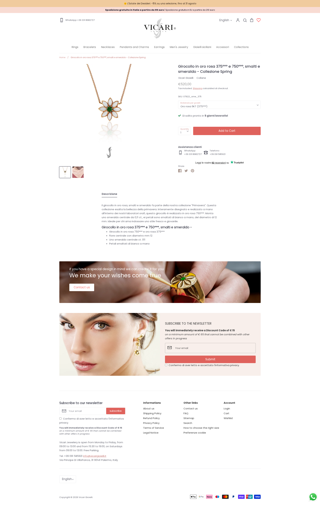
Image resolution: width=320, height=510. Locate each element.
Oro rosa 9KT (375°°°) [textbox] (194, 106)
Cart (226, 413)
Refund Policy (151, 418)
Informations (152, 403)
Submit (210, 359)
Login (227, 408)
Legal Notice (150, 432)
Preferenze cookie (195, 432)
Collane (201, 78)
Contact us (82, 287)
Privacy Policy (151, 423)
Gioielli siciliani (202, 47)
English (224, 20)
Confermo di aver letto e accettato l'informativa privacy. (204, 365)
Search (188, 423)
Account (229, 403)
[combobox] (219, 105)
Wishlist (228, 418)
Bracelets (89, 47)
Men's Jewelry (179, 47)
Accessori (222, 47)
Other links (191, 403)
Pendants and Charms (134, 47)
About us (148, 408)
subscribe (116, 411)
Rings (75, 47)
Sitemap (189, 418)
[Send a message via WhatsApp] (313, 497)
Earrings (159, 47)
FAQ (186, 413)
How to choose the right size (201, 428)
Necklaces (108, 47)
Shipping (197, 88)
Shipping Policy (152, 413)
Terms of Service (153, 428)
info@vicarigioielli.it (94, 456)
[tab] (109, 194)
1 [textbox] (180, 132)
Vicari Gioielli (185, 78)
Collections (241, 47)
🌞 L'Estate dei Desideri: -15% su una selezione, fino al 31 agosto (160, 3)
